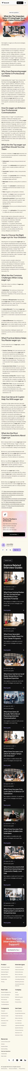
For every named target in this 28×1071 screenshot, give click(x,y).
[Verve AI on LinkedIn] (25, 1060)
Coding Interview (19, 967)
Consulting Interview (19, 979)
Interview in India (19, 1035)
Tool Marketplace (5, 1004)
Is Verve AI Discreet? (5, 1041)
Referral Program (19, 997)
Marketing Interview (19, 981)
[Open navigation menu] (25, 2)
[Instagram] (6, 549)
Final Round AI (4, 1013)
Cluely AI (3, 1010)
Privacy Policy (18, 1002)
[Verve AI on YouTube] (21, 1060)
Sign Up (16, 549)
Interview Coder (4, 1015)
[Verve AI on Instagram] (17, 1060)
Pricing (2, 981)
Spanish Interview (19, 1027)
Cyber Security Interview (20, 976)
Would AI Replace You (6, 992)
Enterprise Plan (4, 974)
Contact (17, 994)
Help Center (3, 1056)
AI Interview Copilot (5, 967)
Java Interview (18, 1023)
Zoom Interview (18, 1010)
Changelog (17, 999)
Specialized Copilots (5, 976)
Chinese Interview (19, 1030)
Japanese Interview (19, 1025)
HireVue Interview (19, 972)
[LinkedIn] (10, 549)
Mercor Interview (19, 974)
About (16, 992)
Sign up (19, 2)
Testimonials (4, 1053)
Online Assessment (19, 969)
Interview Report (4, 972)
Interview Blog (4, 1048)
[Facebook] (2, 549)
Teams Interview (18, 1015)
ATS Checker (4, 999)
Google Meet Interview (20, 1013)
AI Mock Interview (5, 969)
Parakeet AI (3, 1025)
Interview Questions (5, 1051)
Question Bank (4, 1046)
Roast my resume (5, 997)
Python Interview (19, 1018)
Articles (3, 1044)
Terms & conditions (13, 1068)
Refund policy (4, 1068)
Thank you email (4, 1002)
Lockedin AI (3, 1023)
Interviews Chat (4, 1020)
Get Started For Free (13, 950)
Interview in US (18, 1032)
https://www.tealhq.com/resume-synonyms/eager (13, 498)
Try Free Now (13, 534)
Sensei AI (3, 1018)
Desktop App (4, 979)
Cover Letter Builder (5, 994)
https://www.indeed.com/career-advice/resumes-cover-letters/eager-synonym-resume (13, 504)
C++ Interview (18, 1020)
